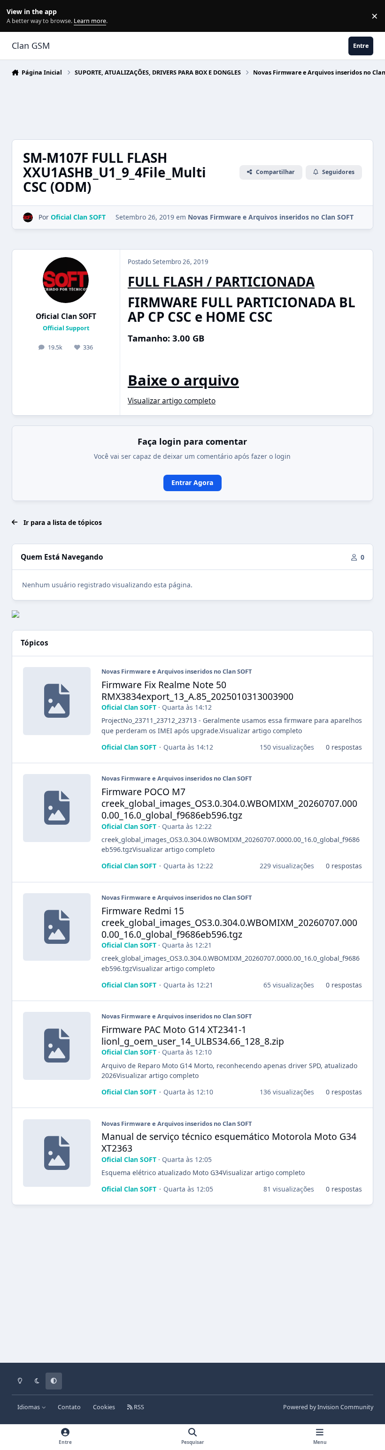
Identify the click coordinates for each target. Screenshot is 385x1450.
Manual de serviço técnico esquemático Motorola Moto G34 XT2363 (228, 1142)
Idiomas (29, 1407)
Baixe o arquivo (183, 380)
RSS (138, 1407)
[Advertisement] (183, 105)
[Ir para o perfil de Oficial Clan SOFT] (28, 217)
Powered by (328, 1407)
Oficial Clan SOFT (66, 316)
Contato (69, 1407)
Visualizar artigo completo (172, 401)
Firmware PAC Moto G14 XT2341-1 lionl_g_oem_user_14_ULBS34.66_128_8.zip (192, 1035)
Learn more (18, 16)
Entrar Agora (192, 482)
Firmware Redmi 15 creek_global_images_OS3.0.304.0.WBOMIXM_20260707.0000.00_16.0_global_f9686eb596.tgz (229, 922)
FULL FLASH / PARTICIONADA (221, 281)
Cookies (104, 1407)
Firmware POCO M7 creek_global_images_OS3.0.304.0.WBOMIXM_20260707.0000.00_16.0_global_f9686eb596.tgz (229, 803)
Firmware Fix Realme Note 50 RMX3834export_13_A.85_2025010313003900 (197, 690)
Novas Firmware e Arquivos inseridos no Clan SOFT (271, 217)
